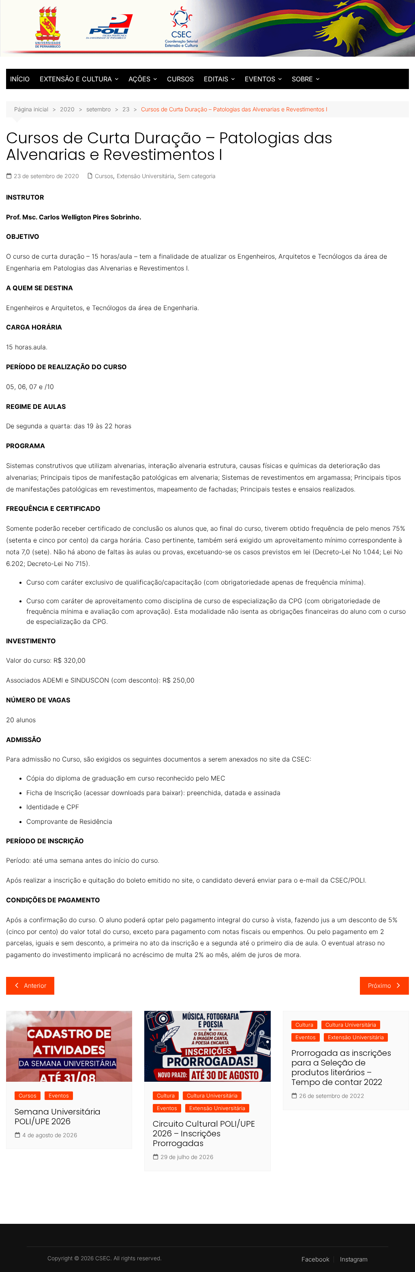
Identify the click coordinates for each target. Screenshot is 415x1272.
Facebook (315, 1259)
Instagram (354, 1259)
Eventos (59, 1095)
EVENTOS (260, 79)
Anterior (35, 985)
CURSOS (180, 79)
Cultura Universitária (212, 1095)
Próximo (379, 985)
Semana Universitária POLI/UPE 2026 (58, 1116)
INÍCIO (20, 79)
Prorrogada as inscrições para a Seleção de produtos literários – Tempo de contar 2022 (341, 1067)
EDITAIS (216, 79)
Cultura (166, 1095)
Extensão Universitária (145, 175)
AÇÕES (139, 79)
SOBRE (302, 79)
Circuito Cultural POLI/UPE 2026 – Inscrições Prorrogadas (204, 1133)
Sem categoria (197, 175)
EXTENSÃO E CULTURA (76, 79)
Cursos (104, 175)
